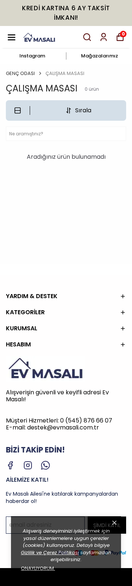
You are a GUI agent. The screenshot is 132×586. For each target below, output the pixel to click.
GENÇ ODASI (20, 73)
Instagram (32, 55)
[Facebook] (10, 465)
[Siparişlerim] (103, 37)
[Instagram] (27, 465)
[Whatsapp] (45, 465)
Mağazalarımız (99, 55)
